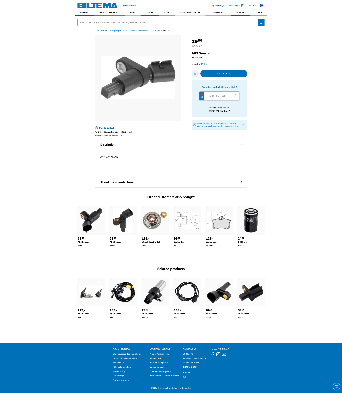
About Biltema (121, 348)
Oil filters (242, 242)
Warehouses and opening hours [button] (127, 353)
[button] (262, 5)
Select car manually (219, 111)
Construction (218, 12)
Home (167, 12)
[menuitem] (84, 13)
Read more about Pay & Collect (107, 135)
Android (187, 372)
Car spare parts (116, 30)
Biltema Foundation (122, 367)
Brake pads (211, 242)
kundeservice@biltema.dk (194, 358)
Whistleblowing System (160, 371)
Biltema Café (118, 362)
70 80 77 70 (188, 353)
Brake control (143, 30)
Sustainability (119, 371)
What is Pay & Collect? (159, 353)
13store (204, 64)
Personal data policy (159, 362)
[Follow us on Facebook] (213, 354)
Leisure (149, 12)
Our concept (118, 375)
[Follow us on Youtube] (224, 355)
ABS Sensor (83, 242)
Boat (132, 12)
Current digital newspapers (125, 358)
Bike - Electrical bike (109, 12)
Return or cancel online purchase (164, 375)
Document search (121, 380)
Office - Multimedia (190, 12)
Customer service (160, 348)
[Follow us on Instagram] (218, 354)
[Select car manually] (243, 124)
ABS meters (156, 30)
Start (97, 30)
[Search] (261, 22)
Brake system (130, 30)
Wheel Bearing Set (151, 242)
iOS (184, 376)
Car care (240, 12)
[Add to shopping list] (195, 73)
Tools (259, 12)
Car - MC (84, 12)
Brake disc (179, 242)
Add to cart (222, 73)
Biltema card (155, 358)
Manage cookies (157, 367)
